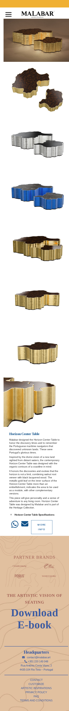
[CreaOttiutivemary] (49, 565)
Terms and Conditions (36, 700)
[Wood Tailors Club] (49, 575)
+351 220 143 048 (37, 661)
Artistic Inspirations (36, 688)
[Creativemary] (20, 565)
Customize (36, 684)
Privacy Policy (36, 692)
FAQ (36, 696)
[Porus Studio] (20, 575)
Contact (36, 679)
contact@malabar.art (38, 657)
